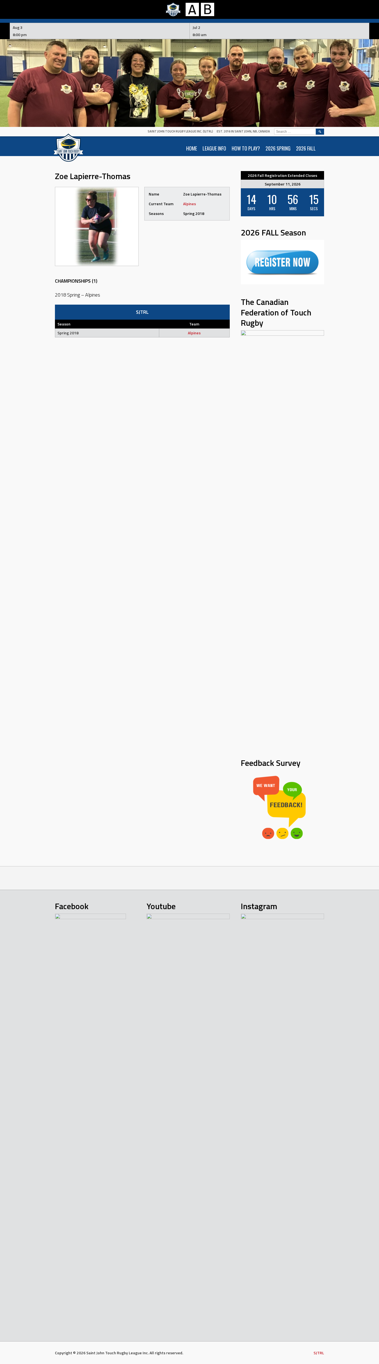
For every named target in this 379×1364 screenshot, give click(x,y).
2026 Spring (278, 148)
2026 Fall (306, 148)
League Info (214, 148)
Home (191, 148)
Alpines (189, 204)
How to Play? (246, 148)
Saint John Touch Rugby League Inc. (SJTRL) (180, 131)
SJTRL (319, 1353)
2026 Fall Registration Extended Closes (282, 175)
